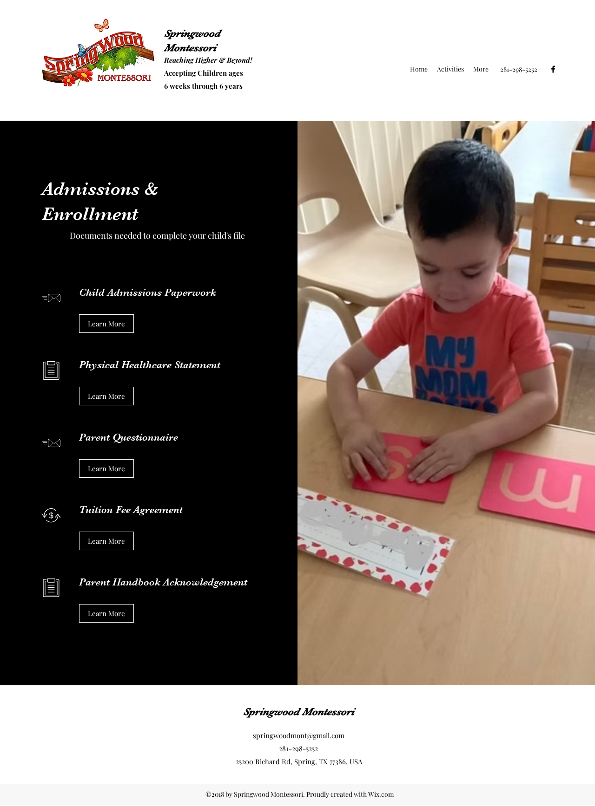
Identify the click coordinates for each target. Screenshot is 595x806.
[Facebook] (553, 69)
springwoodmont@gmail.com (298, 735)
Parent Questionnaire (128, 437)
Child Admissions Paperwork (147, 292)
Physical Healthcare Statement (149, 364)
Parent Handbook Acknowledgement (163, 582)
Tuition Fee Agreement (131, 509)
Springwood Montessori (298, 711)
